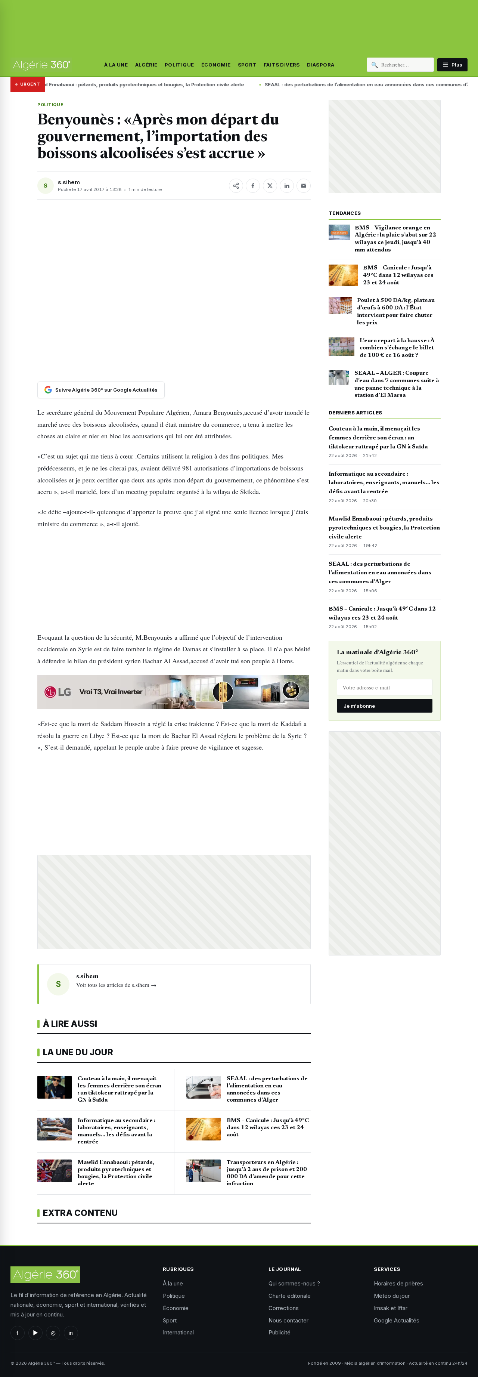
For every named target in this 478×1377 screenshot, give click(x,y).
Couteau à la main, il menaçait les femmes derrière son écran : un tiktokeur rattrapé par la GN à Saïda (378, 438)
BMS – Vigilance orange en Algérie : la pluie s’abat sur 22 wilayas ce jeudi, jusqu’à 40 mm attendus (395, 239)
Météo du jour (392, 1295)
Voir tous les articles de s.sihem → (116, 984)
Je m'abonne (359, 706)
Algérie (146, 65)
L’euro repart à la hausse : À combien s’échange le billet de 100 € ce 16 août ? (397, 348)
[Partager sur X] (270, 186)
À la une (116, 65)
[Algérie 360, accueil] (41, 64)
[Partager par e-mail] (304, 186)
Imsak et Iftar (390, 1308)
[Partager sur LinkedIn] (287, 186)
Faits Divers (282, 65)
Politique (179, 65)
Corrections (284, 1308)
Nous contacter (288, 1320)
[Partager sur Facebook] (253, 186)
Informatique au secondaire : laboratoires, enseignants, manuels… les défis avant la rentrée (384, 483)
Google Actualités (396, 1320)
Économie (215, 65)
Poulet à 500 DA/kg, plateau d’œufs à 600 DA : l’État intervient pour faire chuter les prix (396, 311)
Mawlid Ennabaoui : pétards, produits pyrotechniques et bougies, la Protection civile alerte (384, 528)
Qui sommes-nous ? (294, 1283)
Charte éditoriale (290, 1295)
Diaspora (320, 65)
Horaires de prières (398, 1283)
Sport (247, 65)
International (178, 1332)
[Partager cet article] (236, 186)
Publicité (280, 1332)
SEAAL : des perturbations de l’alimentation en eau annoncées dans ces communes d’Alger (314, 84)
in (71, 1332)
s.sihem (69, 182)
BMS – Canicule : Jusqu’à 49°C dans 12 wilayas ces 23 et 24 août (398, 275)
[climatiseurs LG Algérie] (174, 692)
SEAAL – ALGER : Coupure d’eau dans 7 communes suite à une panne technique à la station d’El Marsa (396, 384)
